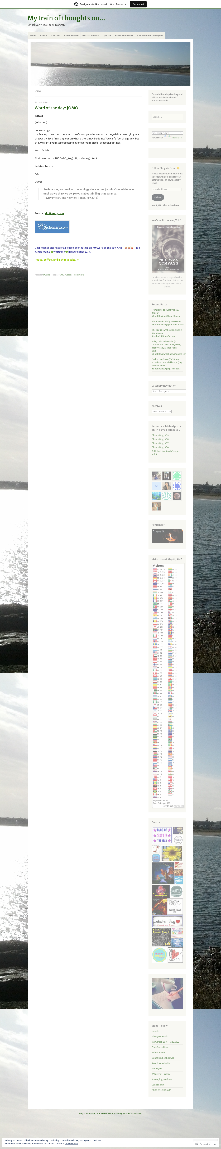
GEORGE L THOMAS (161, 1090)
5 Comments (78, 275)
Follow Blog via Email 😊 (166, 168)
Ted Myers (157, 1068)
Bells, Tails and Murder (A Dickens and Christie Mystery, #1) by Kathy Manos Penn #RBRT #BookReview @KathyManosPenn (169, 347)
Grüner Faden (158, 1052)
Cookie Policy (71, 1143)
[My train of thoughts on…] (110, 64)
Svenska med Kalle (161, 1063)
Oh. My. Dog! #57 (160, 443)
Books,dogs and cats (162, 1079)
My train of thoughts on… (67, 18)
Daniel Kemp (158, 1084)
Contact (55, 35)
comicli (155, 1031)
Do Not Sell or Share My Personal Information (121, 1113)
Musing (46, 275)
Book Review (71, 35)
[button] (167, 536)
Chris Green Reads (160, 1047)
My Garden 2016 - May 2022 (165, 1042)
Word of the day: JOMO (56, 107)
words (68, 275)
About (43, 35)
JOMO (61, 275)
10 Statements (90, 35)
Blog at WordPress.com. (89, 1113)
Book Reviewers (124, 35)
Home (33, 35)
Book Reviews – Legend (150, 35)
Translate (177, 137)
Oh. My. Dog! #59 (160, 435)
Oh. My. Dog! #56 (160, 447)
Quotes (107, 35)
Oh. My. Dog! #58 (160, 439)
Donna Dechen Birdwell (163, 1058)
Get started (138, 4)
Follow (158, 197)
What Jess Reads (160, 1036)
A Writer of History (161, 1074)
